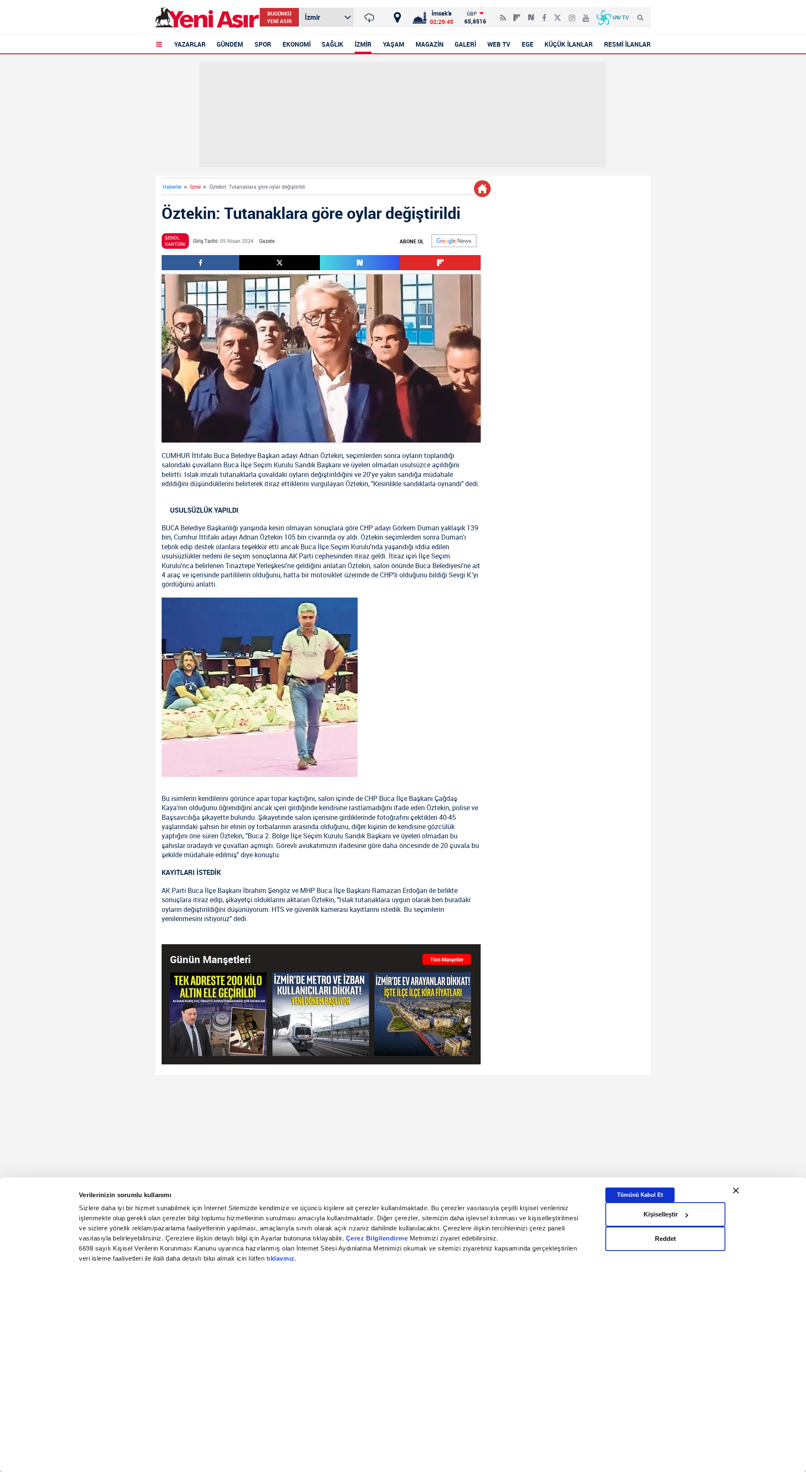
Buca (221, 455)
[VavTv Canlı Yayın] (613, 17)
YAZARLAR (190, 44)
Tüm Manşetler (446, 959)
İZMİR (363, 44)
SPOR (262, 44)
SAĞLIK (332, 44)
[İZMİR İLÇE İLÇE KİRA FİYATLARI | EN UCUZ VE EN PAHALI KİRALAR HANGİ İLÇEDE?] (422, 1014)
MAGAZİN (430, 44)
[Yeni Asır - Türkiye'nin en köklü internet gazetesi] (207, 17)
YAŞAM (393, 44)
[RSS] (503, 14)
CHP (366, 527)
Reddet (665, 1238)
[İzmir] (371, 17)
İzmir (195, 186)
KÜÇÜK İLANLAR (568, 44)
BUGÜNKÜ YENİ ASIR (279, 17)
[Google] (454, 240)
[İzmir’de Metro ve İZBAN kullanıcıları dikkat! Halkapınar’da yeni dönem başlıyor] (320, 1014)
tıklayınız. (282, 1258)
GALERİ (465, 44)
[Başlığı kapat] (736, 1190)
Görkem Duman (416, 527)
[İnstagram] (572, 14)
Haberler (172, 186)
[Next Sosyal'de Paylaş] (531, 14)
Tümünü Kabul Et (640, 1195)
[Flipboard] (516, 14)
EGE (528, 44)
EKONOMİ (297, 44)
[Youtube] (586, 14)
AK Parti (301, 556)
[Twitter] (557, 14)
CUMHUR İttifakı (187, 455)
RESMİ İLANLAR (627, 44)
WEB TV (498, 44)
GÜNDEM (230, 44)
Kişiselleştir (661, 1214)
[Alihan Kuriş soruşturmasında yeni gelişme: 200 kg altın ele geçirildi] (218, 1014)
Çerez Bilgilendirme (378, 1238)
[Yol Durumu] (397, 17)
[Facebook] (544, 14)
